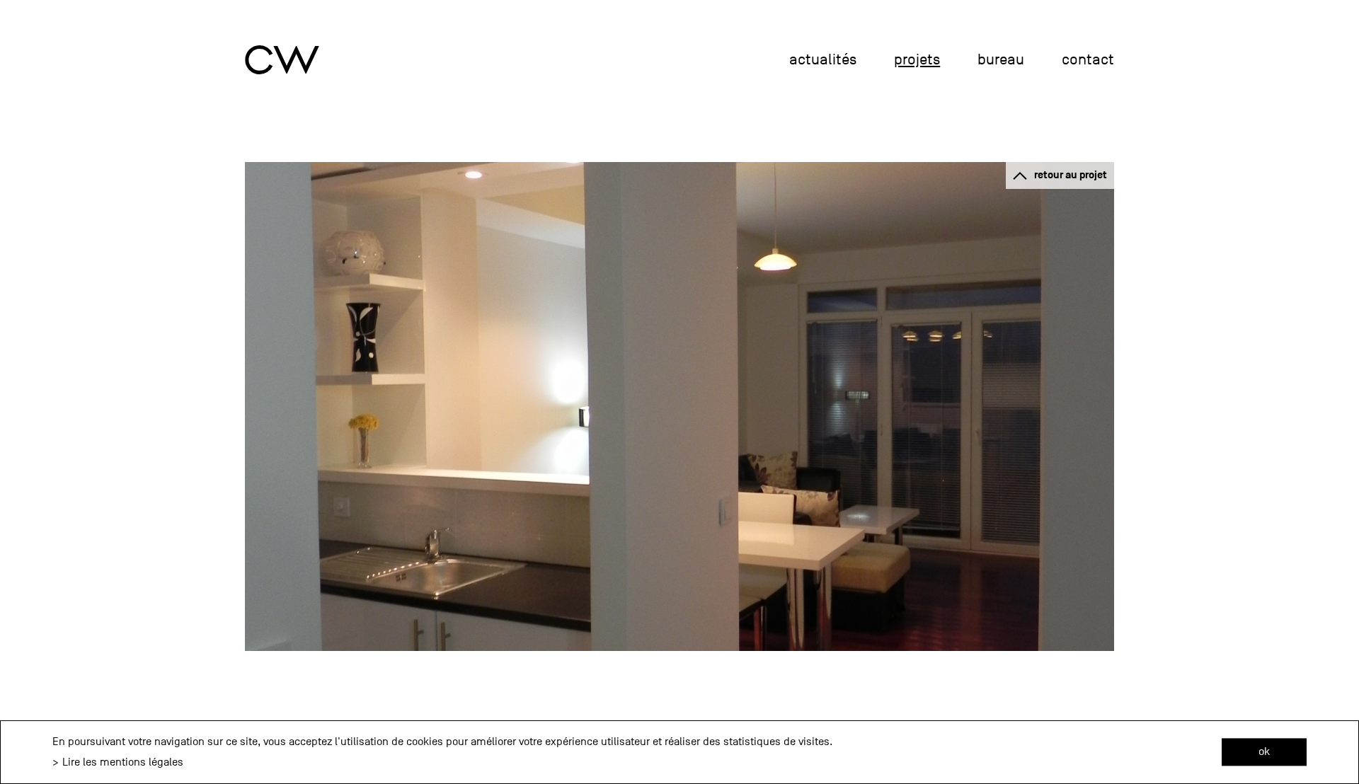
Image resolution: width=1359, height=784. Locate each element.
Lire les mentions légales (122, 762)
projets (917, 59)
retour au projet (1070, 175)
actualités (822, 59)
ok (1264, 751)
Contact (1088, 59)
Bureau (1000, 59)
